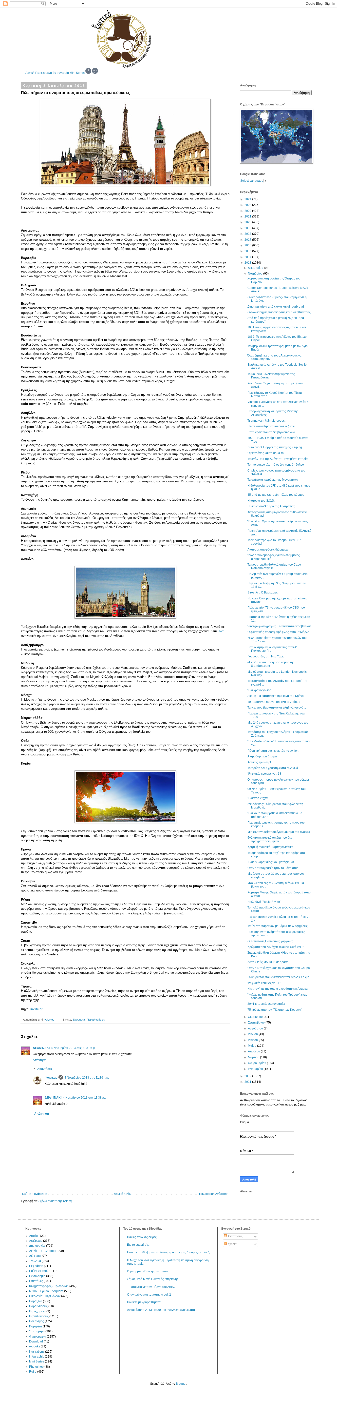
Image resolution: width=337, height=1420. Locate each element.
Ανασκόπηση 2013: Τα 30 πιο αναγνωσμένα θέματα (161, 1310)
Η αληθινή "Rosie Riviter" (264, 902)
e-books (34, 1346)
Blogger (181, 1383)
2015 (248, 251)
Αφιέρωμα (35, 1240)
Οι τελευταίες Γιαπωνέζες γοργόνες (270, 941)
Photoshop (36, 1366)
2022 (248, 211)
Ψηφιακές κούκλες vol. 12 (264, 983)
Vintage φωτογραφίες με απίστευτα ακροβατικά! (279, 626)
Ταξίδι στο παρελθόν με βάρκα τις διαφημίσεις (277, 926)
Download (36, 1341)
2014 (248, 257)
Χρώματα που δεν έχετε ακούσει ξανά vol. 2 (275, 947)
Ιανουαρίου (256, 1069)
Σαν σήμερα (37, 1331)
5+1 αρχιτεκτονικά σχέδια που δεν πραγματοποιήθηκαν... (269, 839)
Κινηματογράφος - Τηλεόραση (49, 1286)
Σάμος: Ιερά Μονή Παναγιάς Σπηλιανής (152, 1279)
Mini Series (77, 73)
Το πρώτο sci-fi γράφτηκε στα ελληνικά (272, 768)
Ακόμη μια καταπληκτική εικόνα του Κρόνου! (276, 696)
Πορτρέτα (35, 1326)
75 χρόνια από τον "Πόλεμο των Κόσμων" (274, 1009)
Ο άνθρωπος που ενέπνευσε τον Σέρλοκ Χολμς (278, 977)
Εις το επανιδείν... (138, 1244)
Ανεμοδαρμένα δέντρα (262, 756)
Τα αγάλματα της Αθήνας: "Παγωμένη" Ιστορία (277, 459)
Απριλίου (254, 1051)
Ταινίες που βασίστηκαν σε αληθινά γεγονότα (276, 707)
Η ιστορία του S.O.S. (261, 500)
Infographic (36, 1356)
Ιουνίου (253, 1040)
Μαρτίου (254, 1057)
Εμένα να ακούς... (40, 1271)
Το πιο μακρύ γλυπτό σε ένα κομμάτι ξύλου (275, 464)
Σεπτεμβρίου (256, 1022)
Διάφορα (35, 1256)
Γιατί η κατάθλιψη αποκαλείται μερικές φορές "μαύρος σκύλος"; (168, 1252)
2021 (248, 216)
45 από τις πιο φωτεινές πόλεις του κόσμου (275, 494)
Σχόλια (232, 1244)
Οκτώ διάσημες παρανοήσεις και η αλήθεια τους (279, 312)
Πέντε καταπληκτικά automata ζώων (271, 426)
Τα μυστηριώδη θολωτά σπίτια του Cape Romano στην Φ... (274, 566)
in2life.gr (36, 1009)
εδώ (221, 631)
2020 (248, 222)
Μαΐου (252, 1045)
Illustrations (36, 1351)
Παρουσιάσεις (38, 1306)
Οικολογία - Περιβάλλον (44, 1296)
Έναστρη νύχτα (257, 798)
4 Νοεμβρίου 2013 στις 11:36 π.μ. (86, 1077)
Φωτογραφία (37, 1336)
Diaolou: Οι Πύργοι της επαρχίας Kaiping (274, 447)
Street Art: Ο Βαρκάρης (262, 592)
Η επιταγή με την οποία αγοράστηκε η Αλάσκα (277, 988)
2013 (248, 262)
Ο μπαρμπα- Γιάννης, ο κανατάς (148, 1271)
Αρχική (30, 73)
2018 (248, 234)
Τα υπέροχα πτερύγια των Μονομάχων (272, 479)
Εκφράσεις (79, 1019)
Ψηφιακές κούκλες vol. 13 (264, 773)
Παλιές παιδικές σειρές (142, 1237)
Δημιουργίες (37, 1245)
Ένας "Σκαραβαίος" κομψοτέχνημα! (270, 862)
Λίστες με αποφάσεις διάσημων (267, 549)
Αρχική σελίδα (123, 1194)
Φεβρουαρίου (257, 1063)
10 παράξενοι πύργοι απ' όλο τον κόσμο (273, 702)
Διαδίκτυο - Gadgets (42, 1251)
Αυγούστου (256, 1028)
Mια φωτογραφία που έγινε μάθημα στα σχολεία (278, 832)
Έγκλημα (35, 1261)
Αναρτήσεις (235, 1236)
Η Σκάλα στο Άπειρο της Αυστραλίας (271, 506)
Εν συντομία (61, 73)
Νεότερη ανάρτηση (34, 1194)
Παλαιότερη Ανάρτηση (213, 1194)
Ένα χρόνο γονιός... (260, 690)
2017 (248, 239)
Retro (33, 1371)
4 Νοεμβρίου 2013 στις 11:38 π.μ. (85, 1097)
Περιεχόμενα (43, 73)
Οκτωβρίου (255, 1017)
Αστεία (33, 1236)
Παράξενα (35, 1301)
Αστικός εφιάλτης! (259, 762)
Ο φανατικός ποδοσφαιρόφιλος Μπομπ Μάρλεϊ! (278, 632)
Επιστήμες (36, 1281)
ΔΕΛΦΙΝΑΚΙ (41, 1048)
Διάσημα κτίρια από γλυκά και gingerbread (275, 306)
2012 (248, 1076)
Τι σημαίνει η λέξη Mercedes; (266, 420)
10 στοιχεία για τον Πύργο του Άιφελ (151, 1287)
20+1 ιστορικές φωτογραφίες (266, 1004)
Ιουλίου (253, 1034)
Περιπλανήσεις (96, 1019)
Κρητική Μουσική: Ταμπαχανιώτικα (270, 847)
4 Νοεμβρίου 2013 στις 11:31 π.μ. (73, 1048)
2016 (248, 245)
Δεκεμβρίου (256, 268)
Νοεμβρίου (255, 273)
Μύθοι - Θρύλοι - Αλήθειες (46, 1291)
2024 (248, 199)
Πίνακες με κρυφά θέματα (144, 1302)
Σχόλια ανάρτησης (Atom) (55, 1201)
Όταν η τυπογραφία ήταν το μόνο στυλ (272, 868)
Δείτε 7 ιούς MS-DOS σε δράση (267, 962)
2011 (248, 1082)
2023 (248, 205)
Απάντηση (39, 1060)
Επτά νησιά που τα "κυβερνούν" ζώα (271, 432)
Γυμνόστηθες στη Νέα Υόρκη (266, 656)
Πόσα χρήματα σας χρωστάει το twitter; (273, 750)
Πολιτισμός (36, 1321)
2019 (248, 228)
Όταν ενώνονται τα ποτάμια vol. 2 (149, 1294)
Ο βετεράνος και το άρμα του (266, 453)
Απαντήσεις (45, 1069)
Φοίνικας (51, 1077)
